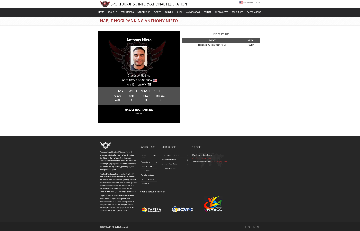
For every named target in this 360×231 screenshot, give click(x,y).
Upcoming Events (147, 166)
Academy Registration (170, 164)
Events (157, 12)
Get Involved (221, 12)
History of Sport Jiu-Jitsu (148, 156)
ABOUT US (112, 12)
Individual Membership (170, 155)
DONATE (207, 12)
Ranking (169, 12)
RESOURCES (237, 12)
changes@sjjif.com (219, 161)
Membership (144, 12)
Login (258, 3)
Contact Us (145, 184)
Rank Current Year (147, 175)
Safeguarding (254, 12)
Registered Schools (169, 168)
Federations (127, 12)
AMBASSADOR (193, 12)
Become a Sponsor (148, 179)
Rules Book (145, 171)
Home (101, 12)
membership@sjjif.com (201, 158)
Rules (180, 12)
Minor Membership (169, 160)
